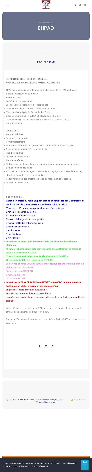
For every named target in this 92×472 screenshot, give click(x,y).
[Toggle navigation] (7, 5)
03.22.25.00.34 (80, 400)
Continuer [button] (85, 465)
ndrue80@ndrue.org (47, 402)
